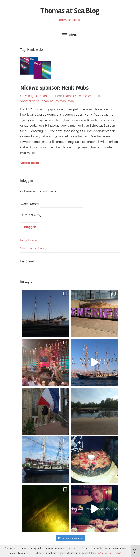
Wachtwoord (29, 204)
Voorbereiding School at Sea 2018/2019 (47, 101)
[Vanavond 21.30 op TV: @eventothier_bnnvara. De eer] (45, 362)
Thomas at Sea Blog (69, 10)
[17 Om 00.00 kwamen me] (94, 459)
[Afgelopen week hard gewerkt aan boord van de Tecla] (45, 313)
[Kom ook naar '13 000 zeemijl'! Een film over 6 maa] (94, 362)
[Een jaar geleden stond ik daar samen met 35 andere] (45, 459)
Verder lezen (29, 163)
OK (118, 553)
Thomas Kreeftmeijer (77, 96)
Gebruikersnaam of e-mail (38, 191)
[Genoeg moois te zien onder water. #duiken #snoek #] (45, 508)
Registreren (28, 240)
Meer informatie (100, 553)
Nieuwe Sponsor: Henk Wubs (54, 87)
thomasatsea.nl (70, 20)
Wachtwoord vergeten (36, 248)
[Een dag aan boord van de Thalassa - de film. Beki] (94, 508)
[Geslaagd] (45, 411)
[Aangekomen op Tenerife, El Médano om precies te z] (94, 313)
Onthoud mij (32, 215)
